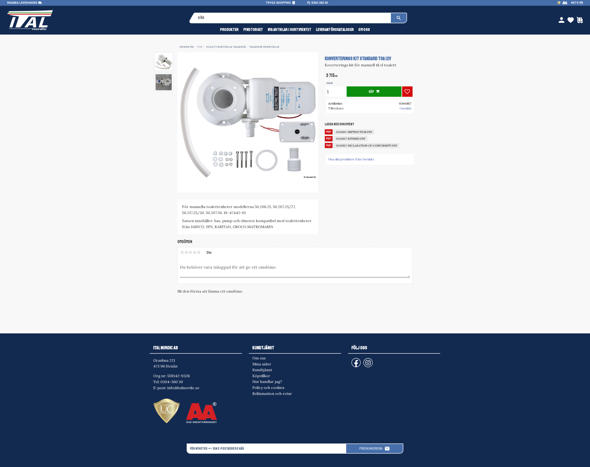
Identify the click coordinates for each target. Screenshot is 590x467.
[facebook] (352, 360)
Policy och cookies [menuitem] (268, 387)
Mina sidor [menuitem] (261, 364)
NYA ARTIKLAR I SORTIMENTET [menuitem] (289, 29)
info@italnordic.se (183, 387)
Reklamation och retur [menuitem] (272, 393)
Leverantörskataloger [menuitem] (335, 29)
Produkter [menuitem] (229, 29)
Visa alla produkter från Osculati (351, 159)
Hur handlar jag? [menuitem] (267, 381)
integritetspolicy (292, 459)
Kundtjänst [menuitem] (262, 369)
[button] (407, 91)
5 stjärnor (199, 252)
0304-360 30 (319, 2)
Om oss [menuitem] (364, 29)
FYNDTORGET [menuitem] (253, 29)
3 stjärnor (190, 252)
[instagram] (355, 360)
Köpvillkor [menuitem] (261, 375)
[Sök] (398, 18)
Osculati (405, 108)
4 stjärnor (194, 252)
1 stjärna (182, 252)
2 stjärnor (186, 252)
